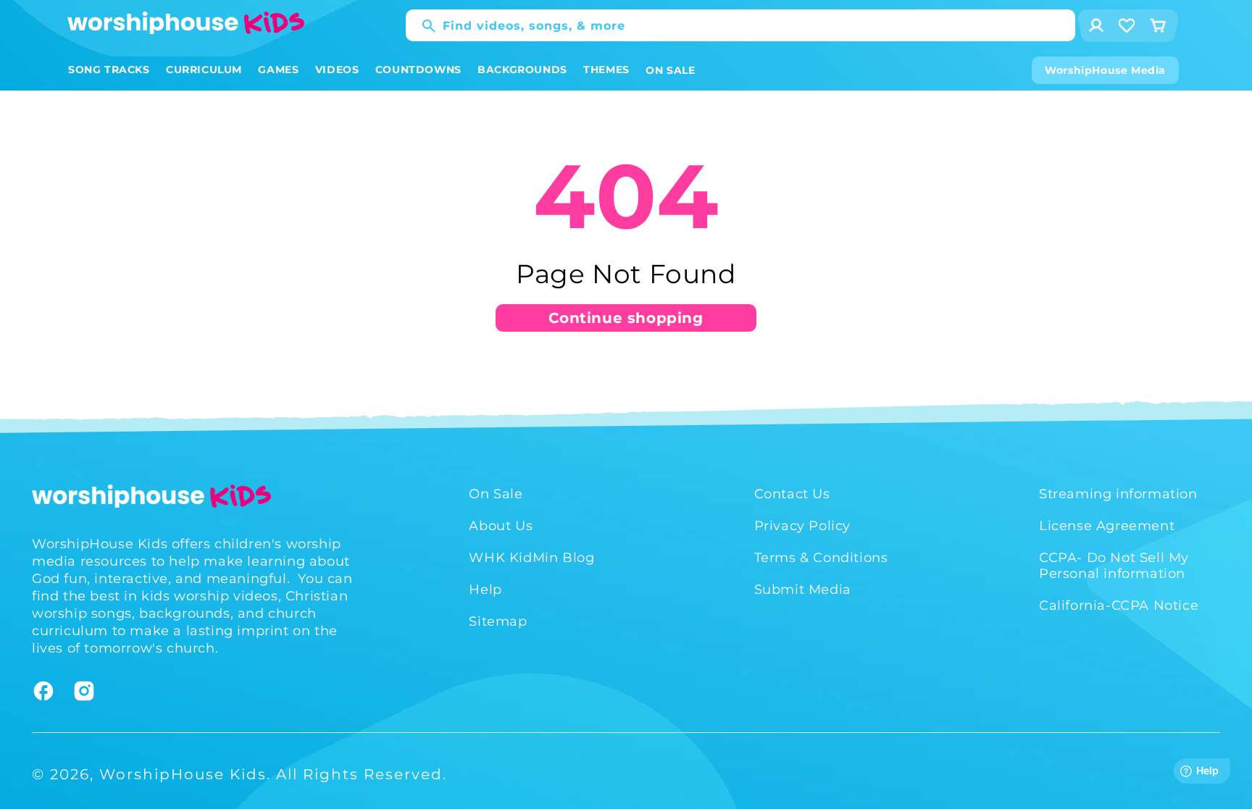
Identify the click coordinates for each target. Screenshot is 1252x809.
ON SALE (670, 70)
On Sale (495, 494)
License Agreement (1106, 526)
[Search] (422, 26)
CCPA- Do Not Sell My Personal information (1114, 566)
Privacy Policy (802, 526)
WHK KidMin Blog (531, 558)
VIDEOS (337, 69)
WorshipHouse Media (1105, 70)
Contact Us (792, 494)
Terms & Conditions (821, 558)
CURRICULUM (204, 69)
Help (485, 590)
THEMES (606, 69)
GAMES (278, 69)
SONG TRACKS (109, 69)
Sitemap (498, 621)
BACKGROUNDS (522, 69)
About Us (501, 526)
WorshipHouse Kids (183, 774)
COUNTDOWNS (418, 69)
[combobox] (740, 25)
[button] (109, 69)
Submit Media (802, 590)
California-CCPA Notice (1118, 605)
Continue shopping (625, 318)
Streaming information (1118, 494)
